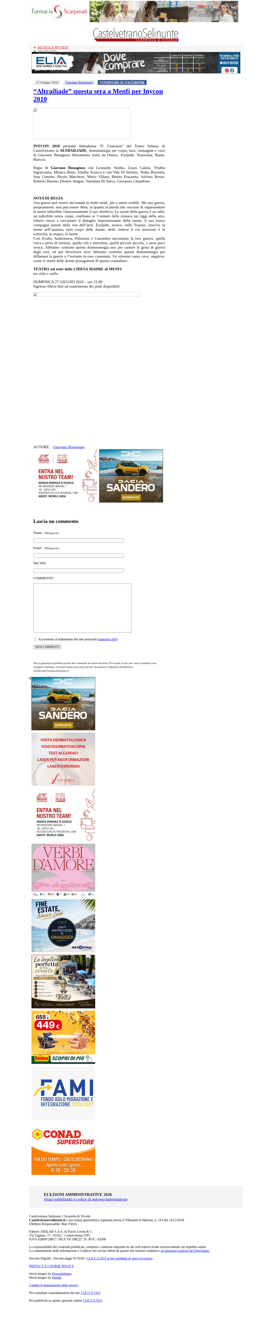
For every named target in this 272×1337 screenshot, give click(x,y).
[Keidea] (63, 1063)
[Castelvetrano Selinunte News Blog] (136, 40)
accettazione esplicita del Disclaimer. (185, 1251)
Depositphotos (61, 1273)
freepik (56, 1277)
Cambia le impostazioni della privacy (54, 1285)
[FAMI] (63, 1118)
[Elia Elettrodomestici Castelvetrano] (136, 72)
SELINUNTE (47, 51)
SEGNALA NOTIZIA (53, 47)
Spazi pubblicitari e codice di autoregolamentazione (86, 1199)
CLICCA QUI (90, 1293)
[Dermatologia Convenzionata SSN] (63, 784)
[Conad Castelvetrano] (63, 1174)
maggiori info (108, 639)
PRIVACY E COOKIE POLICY (51, 1266)
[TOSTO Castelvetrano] (63, 1007)
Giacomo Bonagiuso (79, 82)
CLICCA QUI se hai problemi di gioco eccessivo (119, 1258)
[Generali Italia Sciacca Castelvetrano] (65, 501)
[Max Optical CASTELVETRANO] (63, 951)
